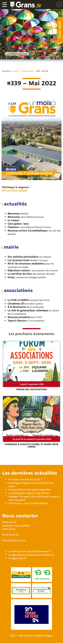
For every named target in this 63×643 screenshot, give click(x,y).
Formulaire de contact (14, 540)
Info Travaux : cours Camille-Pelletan (28, 503)
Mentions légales (44, 635)
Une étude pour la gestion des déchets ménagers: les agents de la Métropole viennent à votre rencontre (34, 496)
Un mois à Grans (27, 71)
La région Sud (15, 558)
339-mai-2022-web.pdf (14, 190)
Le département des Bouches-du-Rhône (29, 554)
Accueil (15, 71)
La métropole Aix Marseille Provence (28, 551)
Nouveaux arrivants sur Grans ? (25, 479)
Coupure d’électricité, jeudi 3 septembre (29, 489)
